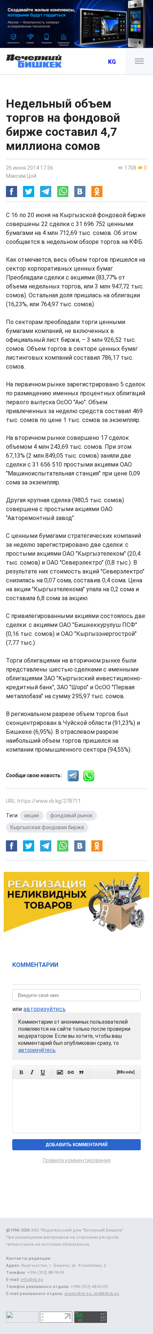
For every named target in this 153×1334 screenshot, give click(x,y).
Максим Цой (21, 176)
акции (31, 815)
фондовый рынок (71, 815)
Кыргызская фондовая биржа (47, 827)
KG (112, 61)
